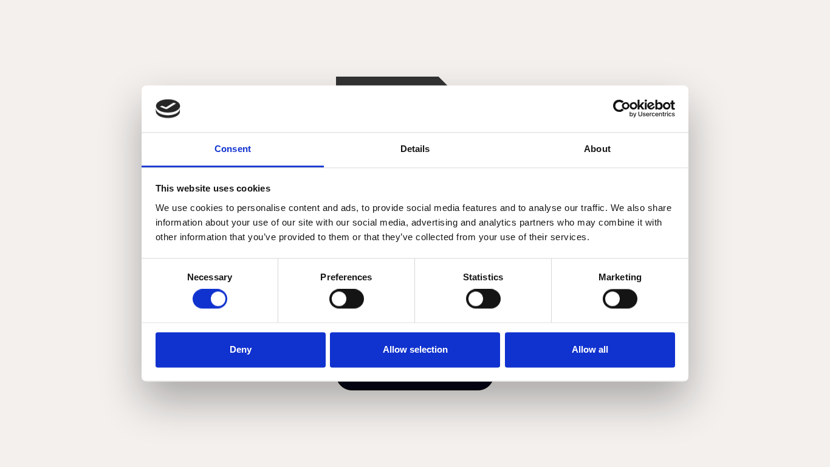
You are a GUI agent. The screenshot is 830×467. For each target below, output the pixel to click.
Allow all (590, 349)
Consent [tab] (232, 149)
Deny (241, 349)
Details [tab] (415, 149)
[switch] (346, 299)
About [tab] (597, 149)
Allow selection (415, 349)
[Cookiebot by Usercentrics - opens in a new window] (622, 109)
